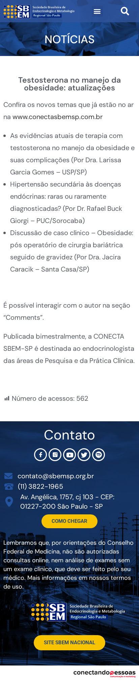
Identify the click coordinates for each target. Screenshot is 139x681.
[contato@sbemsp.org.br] (8, 476)
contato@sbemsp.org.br (56, 476)
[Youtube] (69, 454)
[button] (97, 11)
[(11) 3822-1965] (9, 486)
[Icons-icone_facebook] (40, 454)
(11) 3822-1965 (40, 486)
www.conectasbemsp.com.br (57, 116)
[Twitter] (84, 454)
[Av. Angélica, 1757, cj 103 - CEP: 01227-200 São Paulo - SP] (9, 502)
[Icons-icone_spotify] (98, 454)
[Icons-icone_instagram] (55, 454)
